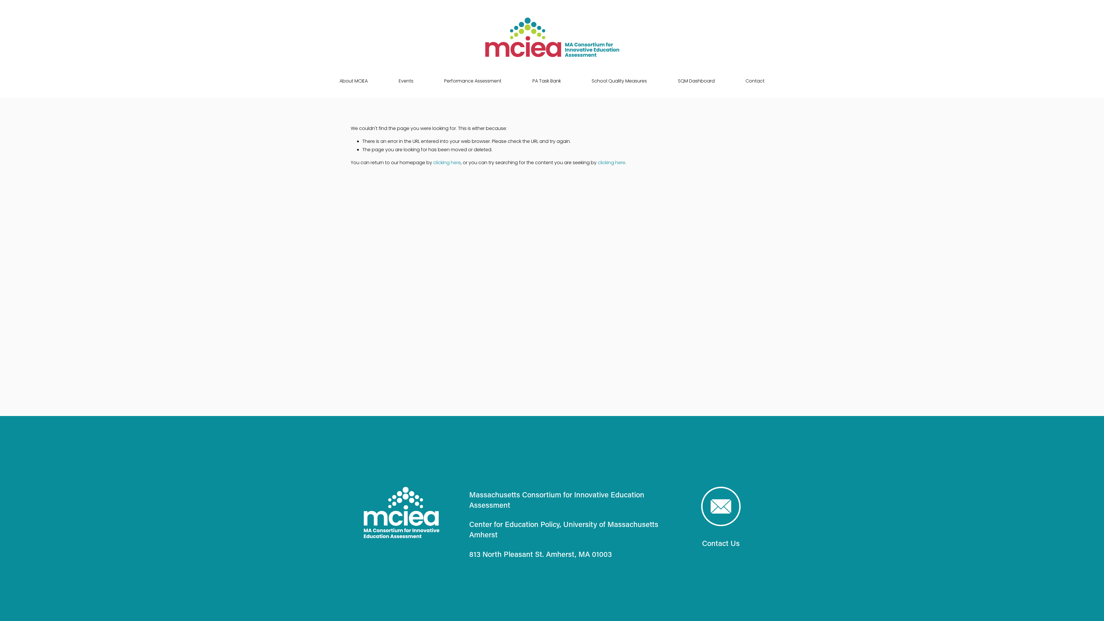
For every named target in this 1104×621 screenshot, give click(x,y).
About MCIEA (354, 81)
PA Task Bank (546, 81)
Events (406, 81)
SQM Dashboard (696, 81)
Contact (754, 81)
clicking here (447, 162)
